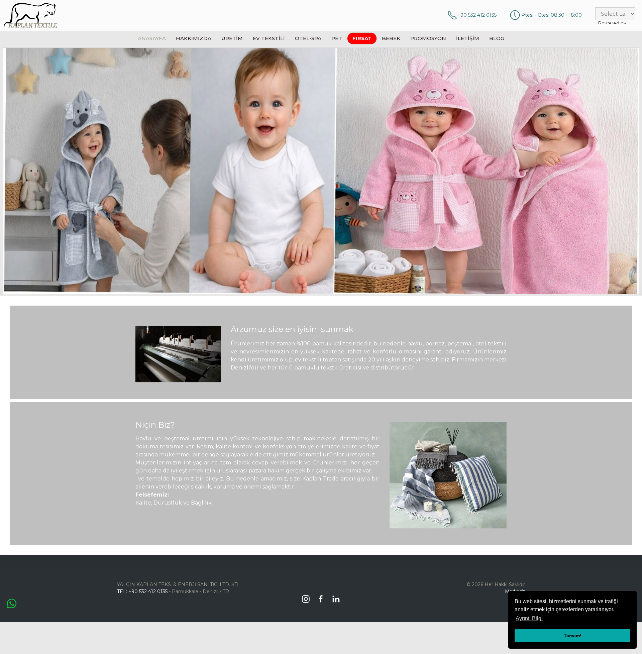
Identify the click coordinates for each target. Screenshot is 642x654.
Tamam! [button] (572, 635)
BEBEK (391, 38)
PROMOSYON (428, 38)
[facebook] (322, 596)
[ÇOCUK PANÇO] (321, 171)
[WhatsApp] (12, 603)
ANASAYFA (152, 38)
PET (336, 38)
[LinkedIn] (337, 596)
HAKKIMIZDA (193, 38)
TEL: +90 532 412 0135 (142, 591)
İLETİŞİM (467, 38)
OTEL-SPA (308, 38)
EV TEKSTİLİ (269, 38)
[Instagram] (307, 596)
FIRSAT (361, 38)
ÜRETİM (232, 38)
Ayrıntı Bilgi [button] (529, 618)
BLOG (496, 38)
